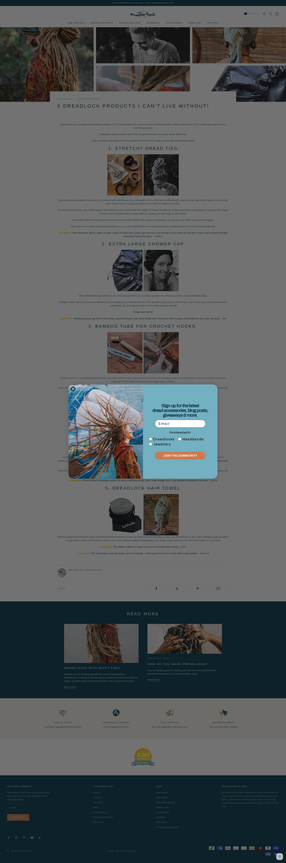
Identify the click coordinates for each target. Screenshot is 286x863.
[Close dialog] (73, 389)
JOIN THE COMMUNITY (180, 455)
